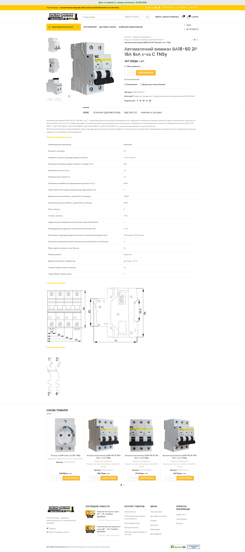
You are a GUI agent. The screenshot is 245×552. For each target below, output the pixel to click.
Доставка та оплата (158, 516)
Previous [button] (50, 99)
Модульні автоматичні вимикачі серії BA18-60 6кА (144, 40)
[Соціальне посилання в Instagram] (152, 7)
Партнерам (155, 529)
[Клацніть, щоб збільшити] (69, 96)
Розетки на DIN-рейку (74, 459)
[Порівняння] (81, 422)
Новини (153, 520)
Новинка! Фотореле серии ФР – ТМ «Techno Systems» (108, 514)
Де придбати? (156, 534)
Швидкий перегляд (81, 427)
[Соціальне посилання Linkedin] (146, 100)
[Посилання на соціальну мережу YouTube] (155, 7)
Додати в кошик (145, 73)
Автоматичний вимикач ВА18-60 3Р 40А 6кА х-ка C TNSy (180, 456)
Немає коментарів (113, 520)
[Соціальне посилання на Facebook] (146, 7)
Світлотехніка (130, 512)
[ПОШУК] (148, 17)
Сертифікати (181, 519)
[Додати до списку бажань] (81, 433)
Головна (127, 37)
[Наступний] (197, 39)
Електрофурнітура (132, 523)
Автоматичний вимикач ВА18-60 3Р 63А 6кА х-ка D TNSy (104, 456)
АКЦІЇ (188, 25)
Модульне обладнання (142, 37)
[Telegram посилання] (150, 100)
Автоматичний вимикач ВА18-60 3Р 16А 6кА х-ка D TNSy (141, 456)
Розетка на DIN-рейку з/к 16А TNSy (65, 455)
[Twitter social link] (149, 7)
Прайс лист (181, 514)
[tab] (86, 111)
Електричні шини (131, 527)
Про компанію (156, 512)
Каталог (179, 523)
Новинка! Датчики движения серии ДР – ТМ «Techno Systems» (108, 529)
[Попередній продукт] (192, 39)
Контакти (154, 525)
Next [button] (58, 99)
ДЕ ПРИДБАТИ (192, 29)
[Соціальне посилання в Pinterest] (159, 7)
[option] (54, 45)
